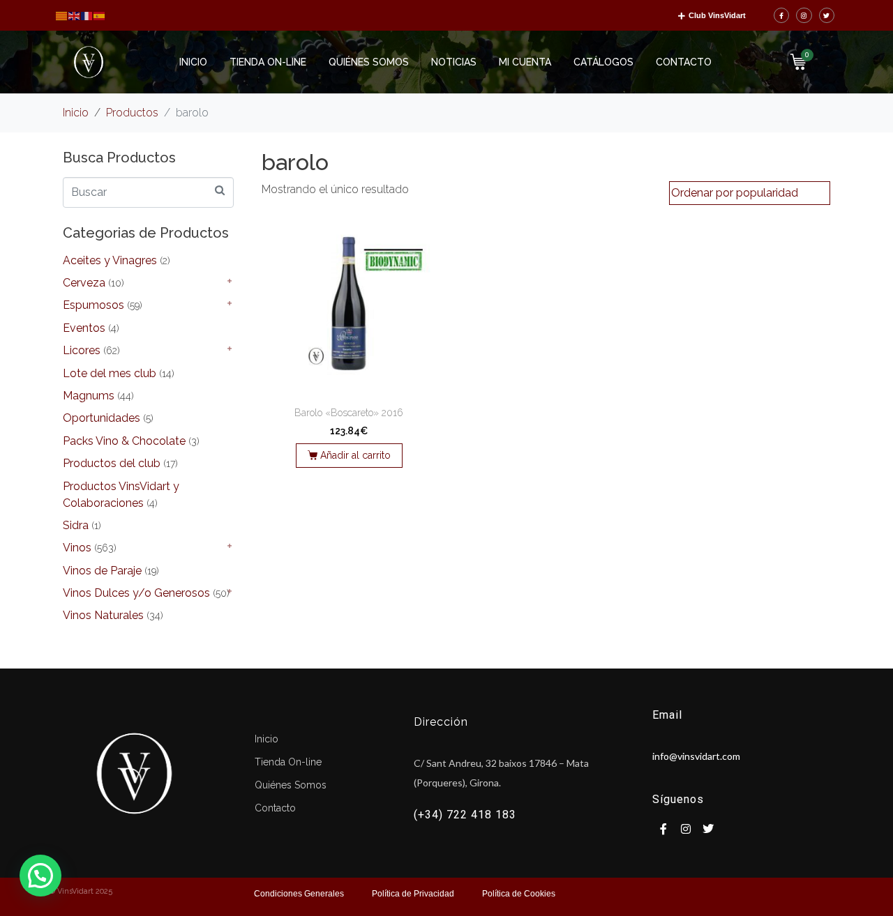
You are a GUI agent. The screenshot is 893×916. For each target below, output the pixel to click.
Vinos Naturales (103, 615)
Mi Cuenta (525, 62)
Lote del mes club (109, 373)
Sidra (76, 525)
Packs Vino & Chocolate (124, 441)
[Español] (99, 15)
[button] (40, 875)
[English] (74, 15)
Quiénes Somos (369, 62)
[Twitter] (827, 16)
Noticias (453, 62)
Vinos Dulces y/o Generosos (136, 593)
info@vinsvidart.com (696, 756)
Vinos (77, 547)
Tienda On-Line (268, 62)
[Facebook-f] (782, 16)
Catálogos (603, 62)
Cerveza (84, 282)
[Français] (87, 15)
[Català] (62, 15)
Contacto (684, 62)
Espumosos (93, 305)
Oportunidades (101, 418)
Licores (81, 350)
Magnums (88, 395)
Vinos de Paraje (102, 570)
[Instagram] (804, 16)
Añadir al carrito (355, 455)
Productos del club (111, 463)
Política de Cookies (518, 894)
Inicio (193, 62)
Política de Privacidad (413, 894)
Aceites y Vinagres (110, 260)
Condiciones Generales (299, 894)
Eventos (84, 328)
